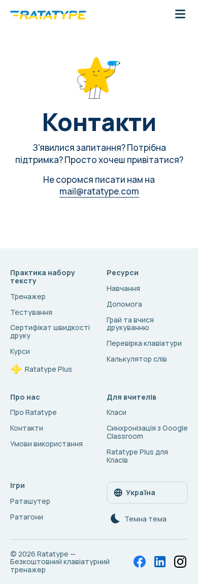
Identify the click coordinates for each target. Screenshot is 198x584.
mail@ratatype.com (99, 191)
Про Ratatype (33, 412)
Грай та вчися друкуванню (130, 324)
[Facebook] (139, 561)
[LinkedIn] (160, 561)
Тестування (31, 312)
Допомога (124, 304)
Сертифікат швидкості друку (50, 331)
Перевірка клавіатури (144, 343)
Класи (116, 412)
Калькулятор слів (137, 359)
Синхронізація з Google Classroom (147, 432)
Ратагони (26, 517)
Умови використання (46, 443)
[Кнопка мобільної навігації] (180, 14)
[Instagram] (180, 561)
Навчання (123, 288)
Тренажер (28, 296)
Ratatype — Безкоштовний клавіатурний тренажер (60, 562)
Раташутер (30, 501)
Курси (20, 351)
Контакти (26, 428)
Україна (140, 492)
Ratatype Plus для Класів (137, 456)
